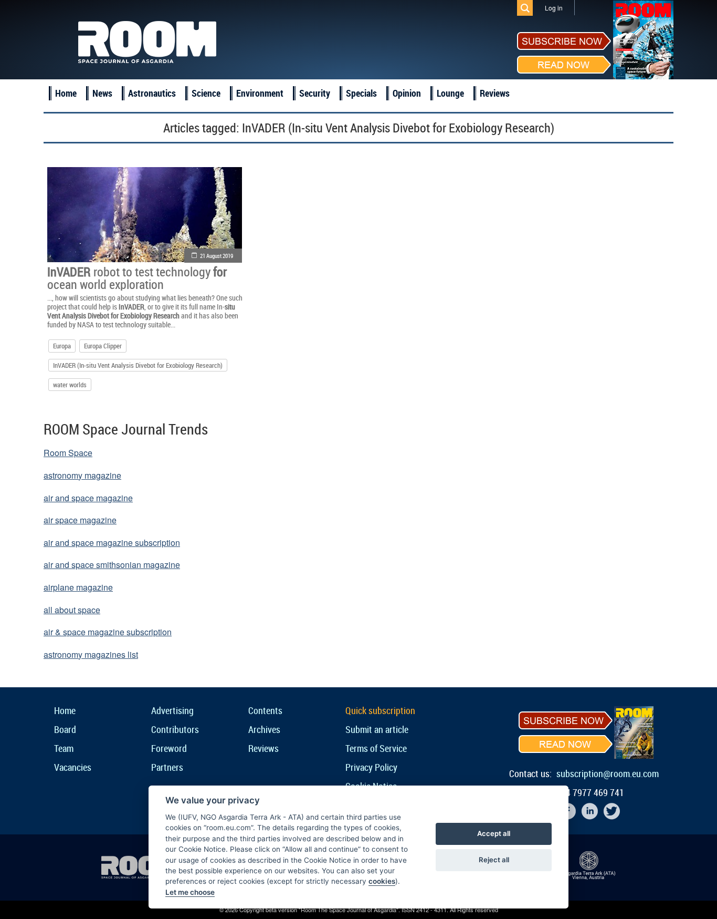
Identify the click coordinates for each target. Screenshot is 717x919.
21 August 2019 (216, 256)
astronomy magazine (82, 475)
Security (314, 93)
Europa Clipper (103, 345)
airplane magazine (78, 587)
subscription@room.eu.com (607, 773)
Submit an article (376, 729)
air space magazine (80, 520)
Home (66, 93)
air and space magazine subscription (112, 542)
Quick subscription (380, 710)
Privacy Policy (371, 767)
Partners (167, 767)
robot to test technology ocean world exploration (137, 278)
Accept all (493, 833)
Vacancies (72, 767)
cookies (381, 881)
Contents (265, 710)
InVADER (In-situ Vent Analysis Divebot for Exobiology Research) (138, 365)
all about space (72, 610)
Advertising (172, 710)
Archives (264, 729)
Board (65, 729)
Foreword (169, 748)
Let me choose (190, 892)
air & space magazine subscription (108, 632)
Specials (361, 93)
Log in (554, 7)
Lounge (450, 93)
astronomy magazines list (91, 654)
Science (206, 93)
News (102, 93)
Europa (62, 345)
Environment (259, 93)
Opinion (407, 93)
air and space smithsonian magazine (112, 565)
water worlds (70, 384)
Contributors (175, 729)
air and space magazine (88, 498)
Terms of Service (376, 748)
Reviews (495, 93)
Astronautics (152, 93)
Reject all (494, 859)
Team (63, 748)
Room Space (68, 453)
